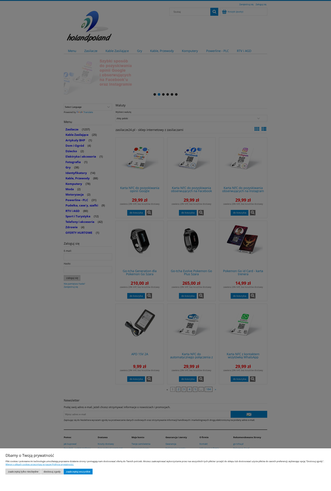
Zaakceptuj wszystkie (78, 471)
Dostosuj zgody (52, 471)
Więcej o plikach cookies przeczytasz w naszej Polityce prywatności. (40, 464)
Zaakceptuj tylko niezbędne (23, 471)
